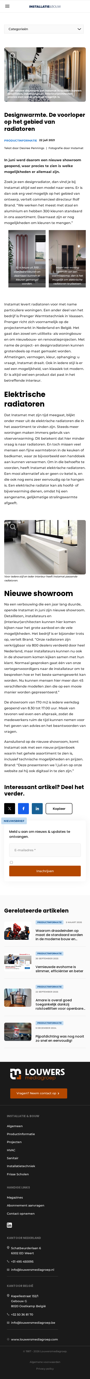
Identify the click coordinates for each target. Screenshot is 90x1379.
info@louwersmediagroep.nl (32, 1270)
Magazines (15, 1197)
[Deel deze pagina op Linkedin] (37, 808)
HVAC (11, 1150)
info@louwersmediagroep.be (33, 1323)
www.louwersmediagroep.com (34, 1339)
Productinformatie (20, 140)
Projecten (14, 1142)
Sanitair (12, 1158)
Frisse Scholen (18, 1174)
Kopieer (59, 809)
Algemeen (15, 1126)
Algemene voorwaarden (45, 1362)
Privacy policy (45, 1368)
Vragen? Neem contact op (36, 1093)
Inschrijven (45, 871)
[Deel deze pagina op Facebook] (23, 808)
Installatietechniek (21, 1166)
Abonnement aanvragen (25, 1205)
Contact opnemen (21, 1213)
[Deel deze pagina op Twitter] (9, 808)
